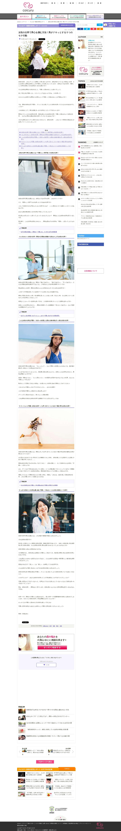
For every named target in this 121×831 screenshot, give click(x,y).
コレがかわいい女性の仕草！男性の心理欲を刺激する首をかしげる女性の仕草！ (46, 134)
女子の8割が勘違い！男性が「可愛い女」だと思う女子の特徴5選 (39, 232)
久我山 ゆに (45, 626)
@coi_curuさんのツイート (83, 238)
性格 (54, 626)
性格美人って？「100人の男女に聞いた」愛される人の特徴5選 (33, 752)
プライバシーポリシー (84, 823)
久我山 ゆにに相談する (111, 25)
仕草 (50, 626)
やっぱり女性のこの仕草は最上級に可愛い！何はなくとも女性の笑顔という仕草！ (46, 147)
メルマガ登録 (38, 823)
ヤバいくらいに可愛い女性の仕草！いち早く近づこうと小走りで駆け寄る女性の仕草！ (46, 142)
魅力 (57, 626)
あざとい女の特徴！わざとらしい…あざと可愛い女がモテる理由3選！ (40, 315)
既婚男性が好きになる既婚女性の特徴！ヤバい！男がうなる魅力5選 (48, 736)
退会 (26, 825)
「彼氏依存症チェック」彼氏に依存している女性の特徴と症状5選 (47, 729)
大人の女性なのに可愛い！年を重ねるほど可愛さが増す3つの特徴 (39, 485)
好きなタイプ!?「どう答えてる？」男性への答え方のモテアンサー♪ (47, 716)
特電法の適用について (55, 823)
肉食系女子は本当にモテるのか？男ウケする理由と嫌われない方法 (47, 710)
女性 (61, 626)
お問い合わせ (46, 823)
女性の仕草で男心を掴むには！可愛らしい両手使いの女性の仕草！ (42, 132)
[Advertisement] (46, 686)
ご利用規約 (64, 823)
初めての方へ (31, 823)
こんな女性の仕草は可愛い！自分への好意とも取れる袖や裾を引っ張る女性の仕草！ (46, 138)
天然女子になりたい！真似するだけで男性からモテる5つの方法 (59, 752)
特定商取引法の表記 (73, 823)
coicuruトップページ (22, 21)
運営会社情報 (20, 825)
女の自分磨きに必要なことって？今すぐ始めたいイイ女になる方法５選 (49, 723)
